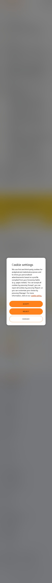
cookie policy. (36, 296)
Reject (26, 311)
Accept (26, 304)
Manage (26, 319)
